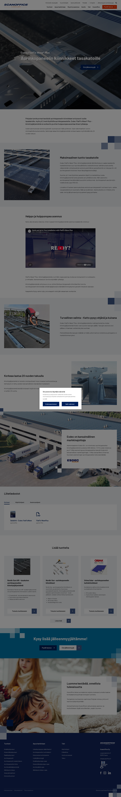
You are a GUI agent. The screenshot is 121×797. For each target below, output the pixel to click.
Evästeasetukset (51, 404)
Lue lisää (45, 398)
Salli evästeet (70, 404)
